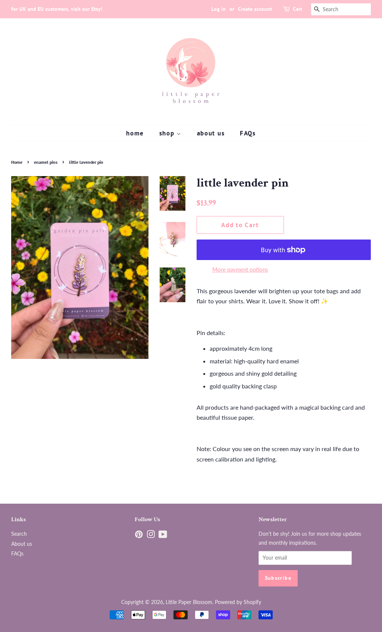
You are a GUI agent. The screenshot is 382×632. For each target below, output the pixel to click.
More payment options (240, 269)
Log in (218, 9)
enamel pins (45, 162)
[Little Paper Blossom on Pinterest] (139, 536)
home (135, 133)
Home (16, 162)
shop (168, 133)
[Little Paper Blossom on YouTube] (163, 536)
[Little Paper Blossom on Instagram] (151, 536)
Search (19, 534)
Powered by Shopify (238, 602)
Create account (255, 9)
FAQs (248, 133)
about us (211, 133)
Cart (297, 9)
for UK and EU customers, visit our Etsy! (56, 9)
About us (21, 544)
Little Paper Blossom (189, 602)
